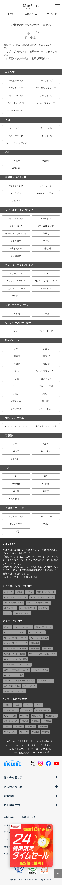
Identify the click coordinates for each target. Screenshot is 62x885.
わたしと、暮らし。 (15, 745)
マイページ (52, 14)
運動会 (46, 364)
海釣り (17, 160)
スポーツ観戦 (46, 386)
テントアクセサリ (44, 627)
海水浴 (17, 313)
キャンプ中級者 (43, 710)
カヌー (17, 296)
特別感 (46, 732)
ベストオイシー (45, 745)
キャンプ (10, 72)
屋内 (46, 444)
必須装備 (47, 721)
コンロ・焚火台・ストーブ (16, 643)
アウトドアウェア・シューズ (17, 670)
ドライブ (16, 193)
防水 (8, 726)
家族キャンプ (16, 80)
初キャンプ (27, 710)
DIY (46, 524)
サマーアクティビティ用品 (16, 659)
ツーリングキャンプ (46, 88)
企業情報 (9, 796)
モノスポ (12, 749)
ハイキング (16, 128)
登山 (7, 119)
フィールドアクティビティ (19, 210)
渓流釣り (46, 160)
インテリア (16, 524)
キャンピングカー (46, 193)
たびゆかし (46, 749)
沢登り (46, 233)
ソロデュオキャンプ (16, 110)
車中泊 (17, 201)
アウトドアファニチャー (15, 632)
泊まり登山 (46, 128)
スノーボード (46, 331)
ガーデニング (16, 516)
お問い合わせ (11, 817)
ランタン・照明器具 (40, 638)
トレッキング (46, 135)
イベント (16, 459)
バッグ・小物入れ (41, 670)
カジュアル (37, 716)
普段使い (10, 435)
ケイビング (16, 226)
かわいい (24, 732)
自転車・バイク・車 (15, 177)
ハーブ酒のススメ (21, 753)
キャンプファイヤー (46, 371)
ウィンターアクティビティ (19, 322)
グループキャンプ (46, 103)
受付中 (10, 14)
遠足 (17, 371)
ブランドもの (10, 716)
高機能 (36, 732)
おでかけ (16, 409)
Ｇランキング (13, 741)
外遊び (17, 364)
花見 (17, 394)
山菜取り (16, 241)
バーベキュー (46, 409)
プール (46, 313)
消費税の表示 (29, 817)
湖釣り (17, 168)
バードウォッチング (16, 143)
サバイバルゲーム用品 (14, 675)
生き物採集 (16, 248)
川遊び (46, 349)
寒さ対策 (31, 726)
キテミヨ (31, 745)
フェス (17, 349)
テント (7, 627)
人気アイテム (31, 14)
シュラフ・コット (37, 632)
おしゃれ (24, 716)
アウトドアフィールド (16, 426)
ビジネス (46, 451)
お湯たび (48, 741)
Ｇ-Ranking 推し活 (40, 752)
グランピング (16, 95)
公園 (17, 379)
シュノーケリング (16, 281)
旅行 (17, 451)
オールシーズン (11, 710)
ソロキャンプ (46, 80)
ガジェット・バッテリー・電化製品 (19, 681)
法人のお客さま (13, 787)
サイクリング (16, 186)
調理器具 (35, 643)
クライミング (16, 218)
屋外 (17, 444)
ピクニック (46, 379)
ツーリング (46, 186)
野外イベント (12, 340)
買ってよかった (11, 721)
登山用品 (35, 648)
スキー (17, 331)
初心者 (25, 721)
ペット (8, 468)
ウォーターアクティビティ (19, 265)
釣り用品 (47, 648)
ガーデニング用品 (12, 686)
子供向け (43, 726)
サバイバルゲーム (14, 417)
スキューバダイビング (46, 281)
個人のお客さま (13, 777)
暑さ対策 (19, 726)
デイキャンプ (16, 88)
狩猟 (46, 241)
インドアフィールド (46, 426)
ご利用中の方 (12, 805)
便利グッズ (51, 716)
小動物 (46, 484)
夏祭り (46, 394)
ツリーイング (46, 218)
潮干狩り (46, 401)
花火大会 (16, 401)
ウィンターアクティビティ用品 (42, 654)
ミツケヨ (34, 749)
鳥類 (46, 491)
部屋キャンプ (46, 95)
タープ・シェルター (23, 627)
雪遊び (46, 356)
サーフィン (16, 273)
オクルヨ (37, 741)
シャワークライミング (16, 233)
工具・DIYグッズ (46, 681)
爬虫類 (17, 484)
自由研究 (16, 256)
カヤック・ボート (16, 288)
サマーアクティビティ (16, 305)
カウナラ (23, 749)
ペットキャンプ (16, 103)
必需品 (36, 721)
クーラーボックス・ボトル (16, 638)
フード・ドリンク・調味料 (16, 648)
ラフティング (46, 288)
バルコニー (46, 516)
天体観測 (46, 248)
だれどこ (26, 741)
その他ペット (16, 499)
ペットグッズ (29, 686)
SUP (46, 273)
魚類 (17, 491)
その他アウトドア (14, 508)
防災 (17, 531)
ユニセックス (10, 732)
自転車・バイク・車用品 (15, 654)
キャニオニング (46, 226)
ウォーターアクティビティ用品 (17, 664)
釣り (7, 152)
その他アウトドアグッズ (15, 691)
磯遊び (17, 356)
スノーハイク (16, 135)
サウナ (17, 386)
